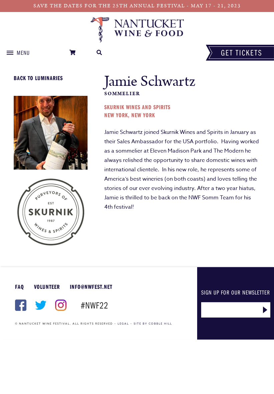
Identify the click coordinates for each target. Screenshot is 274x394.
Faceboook (20, 305)
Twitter (40, 305)
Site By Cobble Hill (153, 324)
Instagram (60, 305)
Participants (137, 29)
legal (123, 324)
